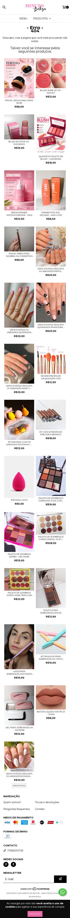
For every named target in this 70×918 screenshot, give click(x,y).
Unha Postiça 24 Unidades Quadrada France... (19, 331)
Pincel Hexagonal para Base (19, 101)
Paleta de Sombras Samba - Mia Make (19, 555)
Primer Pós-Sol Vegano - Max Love (51, 213)
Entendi (35, 914)
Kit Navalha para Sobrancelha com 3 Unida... (51, 657)
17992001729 (15, 850)
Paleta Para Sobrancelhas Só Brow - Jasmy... (50, 611)
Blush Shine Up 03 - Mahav (51, 91)
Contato (40, 809)
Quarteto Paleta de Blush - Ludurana (51, 157)
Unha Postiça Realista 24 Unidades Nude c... (19, 387)
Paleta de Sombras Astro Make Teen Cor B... (19, 594)
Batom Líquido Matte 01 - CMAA (51, 712)
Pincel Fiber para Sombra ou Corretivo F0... (19, 254)
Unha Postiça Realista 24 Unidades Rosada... (19, 774)
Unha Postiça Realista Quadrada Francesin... (50, 325)
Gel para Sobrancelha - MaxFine (19, 728)
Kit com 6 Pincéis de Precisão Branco (50, 433)
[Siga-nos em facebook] (13, 864)
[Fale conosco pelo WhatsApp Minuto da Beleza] (62, 892)
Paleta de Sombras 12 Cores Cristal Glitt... (51, 538)
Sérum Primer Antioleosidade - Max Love (19, 213)
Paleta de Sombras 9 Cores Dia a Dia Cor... (50, 499)
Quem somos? (12, 802)
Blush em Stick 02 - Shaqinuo (19, 142)
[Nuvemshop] (35, 890)
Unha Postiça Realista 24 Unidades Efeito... (51, 269)
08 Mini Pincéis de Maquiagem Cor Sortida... (51, 377)
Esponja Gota (19, 500)
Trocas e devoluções (47, 802)
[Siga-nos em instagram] (5, 864)
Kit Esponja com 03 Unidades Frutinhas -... (19, 443)
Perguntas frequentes (16, 809)
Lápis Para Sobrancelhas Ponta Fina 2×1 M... (19, 672)
